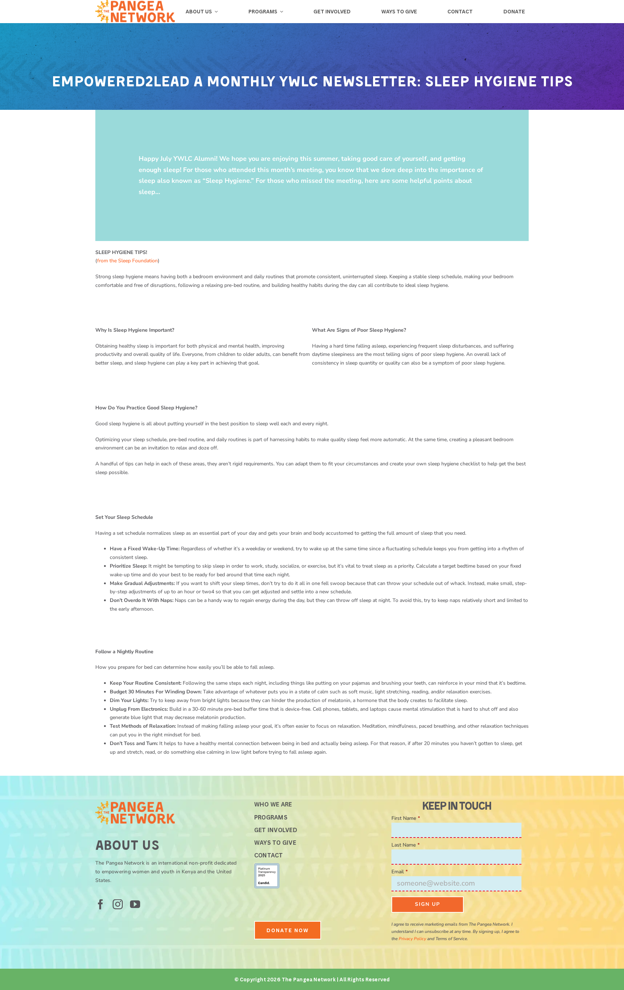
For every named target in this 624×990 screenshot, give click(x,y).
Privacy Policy (412, 939)
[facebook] (100, 904)
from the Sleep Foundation (127, 260)
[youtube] (135, 904)
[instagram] (118, 904)
